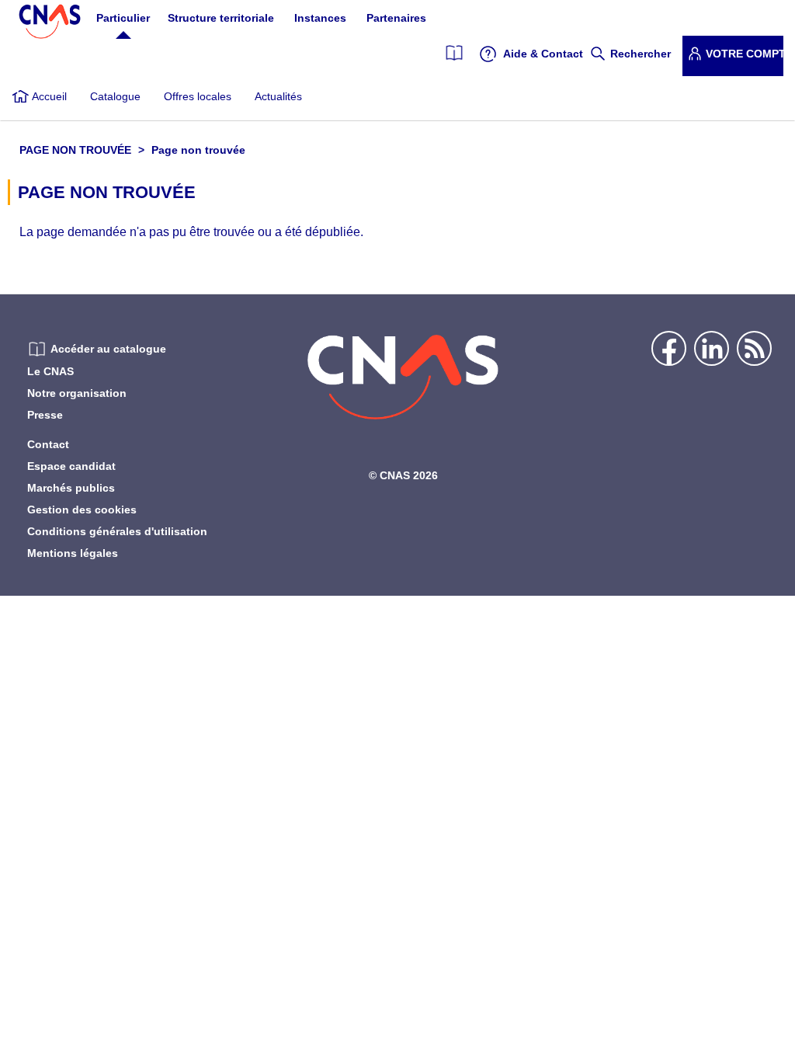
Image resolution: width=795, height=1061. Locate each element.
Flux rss (754, 348)
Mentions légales (72, 553)
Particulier (123, 18)
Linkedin (711, 348)
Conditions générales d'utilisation (117, 531)
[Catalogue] (454, 54)
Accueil (49, 96)
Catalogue (115, 96)
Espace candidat (71, 466)
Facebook (668, 348)
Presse (45, 415)
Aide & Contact (543, 53)
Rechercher (640, 53)
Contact (48, 444)
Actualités (278, 96)
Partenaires (396, 18)
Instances (320, 18)
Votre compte (744, 53)
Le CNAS (50, 371)
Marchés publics (71, 488)
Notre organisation (77, 393)
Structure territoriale (221, 18)
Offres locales (197, 96)
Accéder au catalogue (108, 349)
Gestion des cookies (82, 509)
